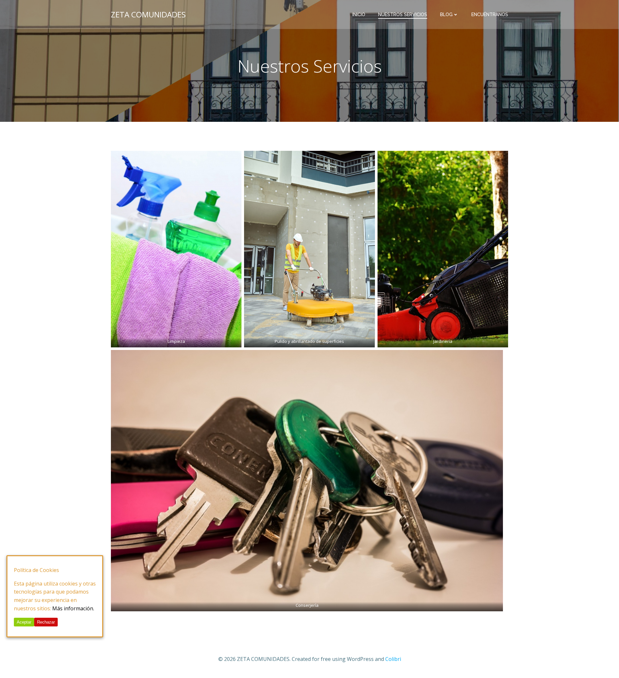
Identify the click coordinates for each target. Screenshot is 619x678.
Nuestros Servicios (402, 14)
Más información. (73, 608)
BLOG (446, 14)
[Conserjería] (307, 480)
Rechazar (46, 622)
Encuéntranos (489, 14)
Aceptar (24, 622)
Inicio (358, 14)
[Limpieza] (176, 249)
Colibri (393, 659)
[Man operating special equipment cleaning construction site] (309, 249)
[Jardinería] (443, 249)
